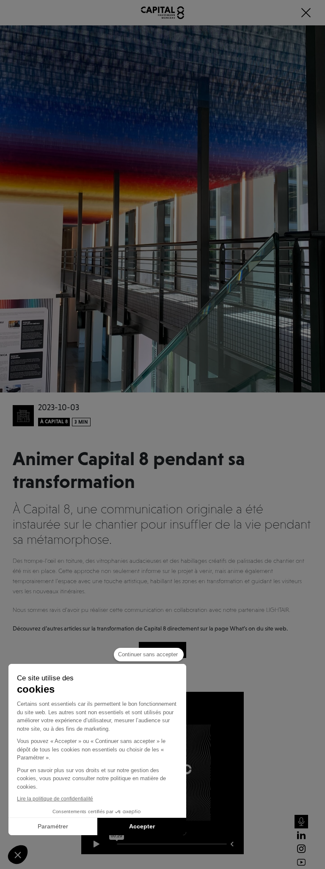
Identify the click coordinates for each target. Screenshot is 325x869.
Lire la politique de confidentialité (55, 799)
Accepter (142, 826)
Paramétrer (53, 826)
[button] (18, 854)
